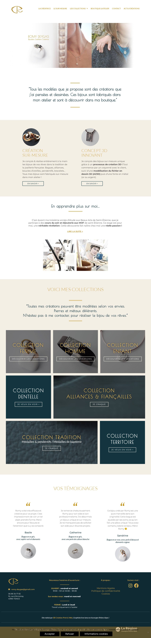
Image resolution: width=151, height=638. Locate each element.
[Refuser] (148, 632)
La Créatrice (44, 8)
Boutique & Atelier (100, 8)
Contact (116, 8)
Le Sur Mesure (60, 8)
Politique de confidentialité (105, 591)
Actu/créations (131, 8)
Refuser (69, 633)
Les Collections (78, 8)
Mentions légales (106, 588)
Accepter (50, 633)
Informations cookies (96, 633)
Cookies (106, 593)
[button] (79, 8)
